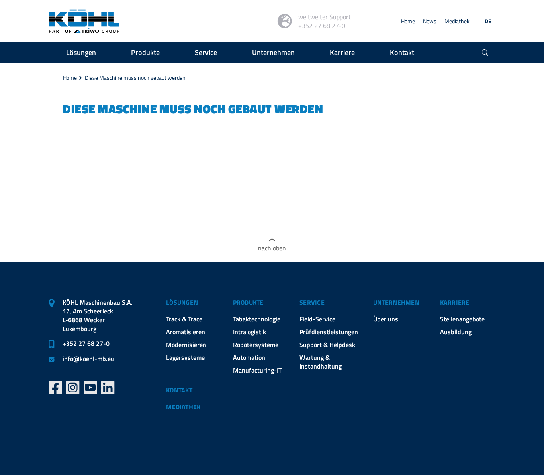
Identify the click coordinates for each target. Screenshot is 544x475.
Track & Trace (184, 319)
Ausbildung (456, 332)
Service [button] (206, 52)
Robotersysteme (255, 344)
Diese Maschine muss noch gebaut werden (135, 77)
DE (488, 21)
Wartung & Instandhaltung (320, 362)
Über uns (385, 319)
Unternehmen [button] (273, 52)
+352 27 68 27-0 (86, 343)
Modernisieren (186, 344)
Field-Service (317, 319)
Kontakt (179, 390)
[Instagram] (73, 387)
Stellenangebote (462, 319)
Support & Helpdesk (327, 344)
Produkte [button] (145, 52)
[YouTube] (90, 387)
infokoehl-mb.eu (88, 358)
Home (408, 21)
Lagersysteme (185, 357)
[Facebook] (55, 387)
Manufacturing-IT (257, 370)
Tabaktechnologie (256, 319)
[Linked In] (108, 387)
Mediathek (457, 21)
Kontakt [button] (402, 52)
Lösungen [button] (81, 52)
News (429, 21)
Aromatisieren (185, 332)
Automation (249, 357)
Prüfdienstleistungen (328, 332)
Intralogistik (249, 332)
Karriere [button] (342, 52)
